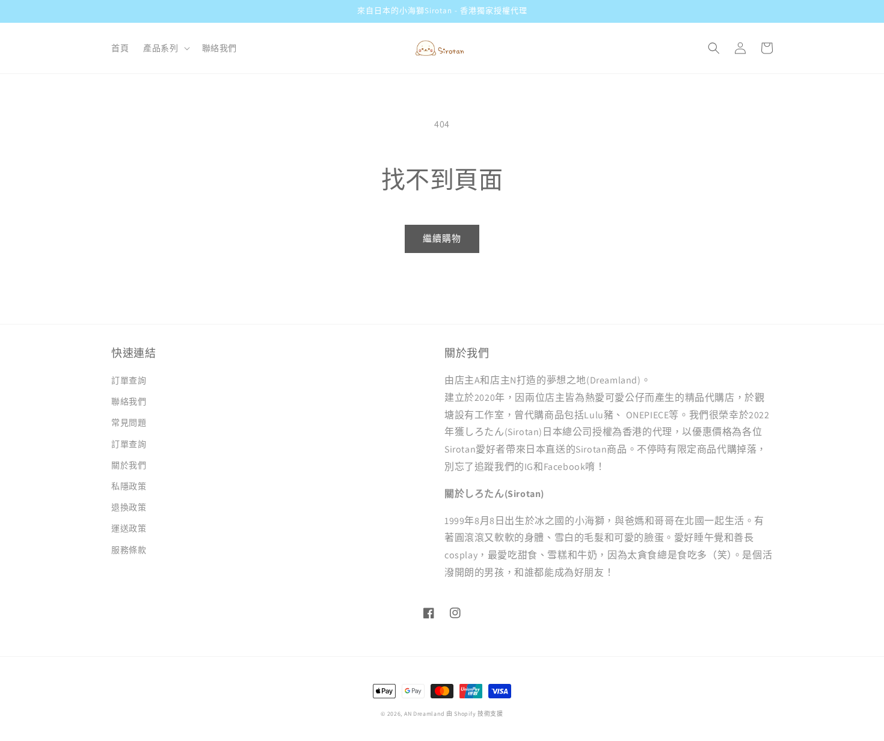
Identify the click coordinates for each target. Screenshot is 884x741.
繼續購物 (442, 238)
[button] (165, 48)
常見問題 (128, 422)
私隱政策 (128, 486)
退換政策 (128, 507)
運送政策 (128, 528)
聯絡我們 (128, 401)
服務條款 (128, 549)
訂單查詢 (128, 380)
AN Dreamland (424, 714)
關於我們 (128, 465)
